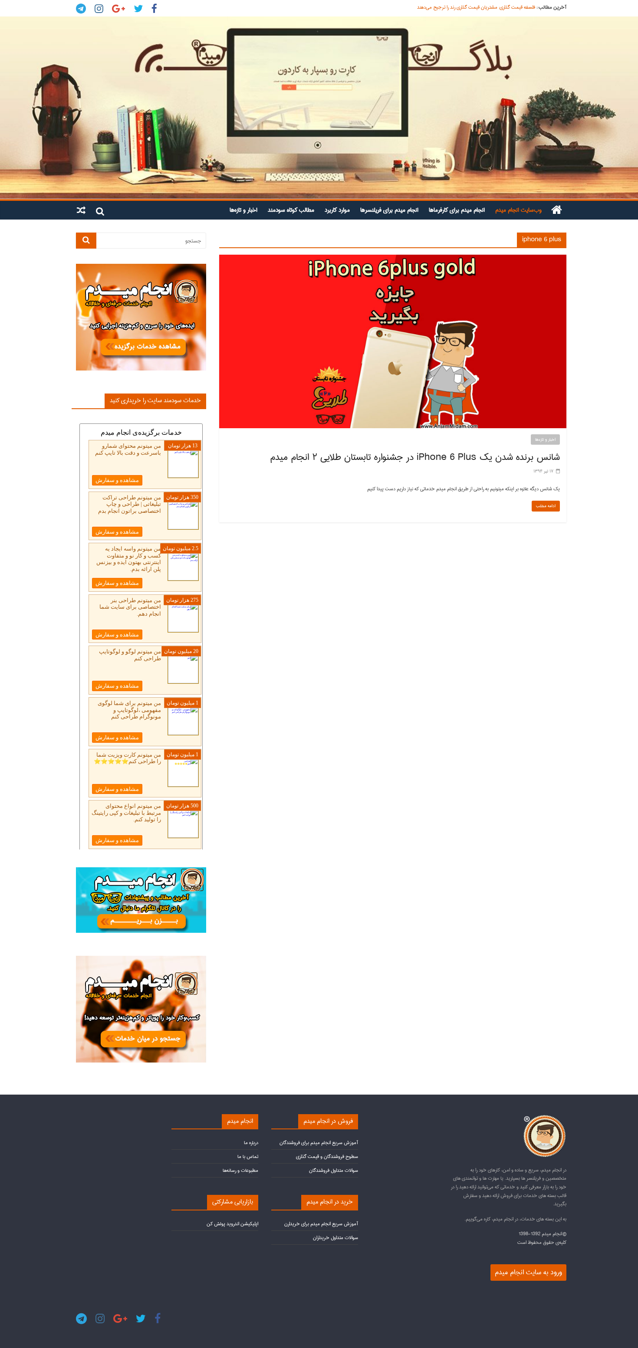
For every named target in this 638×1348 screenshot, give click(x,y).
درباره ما (251, 1142)
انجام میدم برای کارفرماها (457, 210)
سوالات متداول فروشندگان (333, 1170)
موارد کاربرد (337, 210)
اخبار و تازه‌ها (243, 210)
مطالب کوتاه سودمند (291, 210)
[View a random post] (81, 210)
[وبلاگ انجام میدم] (319, 107)
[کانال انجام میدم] (141, 871)
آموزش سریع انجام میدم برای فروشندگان (319, 1142)
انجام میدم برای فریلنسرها (389, 210)
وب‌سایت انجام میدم (518, 210)
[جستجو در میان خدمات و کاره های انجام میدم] (141, 959)
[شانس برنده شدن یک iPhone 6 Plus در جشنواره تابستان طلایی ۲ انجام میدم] (392, 259)
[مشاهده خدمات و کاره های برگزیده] (141, 267)
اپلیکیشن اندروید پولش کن (232, 1223)
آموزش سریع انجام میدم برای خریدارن (321, 1223)
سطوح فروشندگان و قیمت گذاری (327, 1156)
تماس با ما (247, 1156)
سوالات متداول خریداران (335, 1237)
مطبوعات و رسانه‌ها (240, 1170)
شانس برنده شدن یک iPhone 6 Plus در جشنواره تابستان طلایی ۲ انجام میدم (415, 457)
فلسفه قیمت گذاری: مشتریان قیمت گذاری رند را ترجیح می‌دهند (476, 7)
